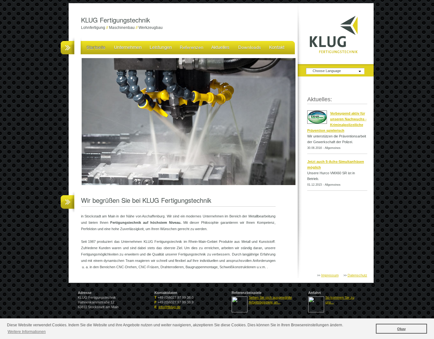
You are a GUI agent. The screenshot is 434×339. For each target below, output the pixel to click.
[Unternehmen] (127, 46)
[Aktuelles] (220, 46)
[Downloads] (249, 46)
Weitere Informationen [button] (27, 331)
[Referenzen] (191, 46)
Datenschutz (357, 275)
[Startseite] (96, 46)
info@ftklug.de (169, 307)
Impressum (330, 275)
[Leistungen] (160, 46)
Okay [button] (401, 329)
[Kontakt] (276, 46)
